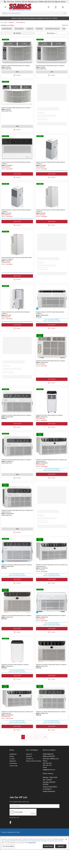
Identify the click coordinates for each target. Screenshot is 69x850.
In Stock (12, 758)
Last (45, 737)
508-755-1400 (47, 763)
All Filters (18, 33)
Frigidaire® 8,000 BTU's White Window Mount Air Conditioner (16, 459)
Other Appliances (20, 22)
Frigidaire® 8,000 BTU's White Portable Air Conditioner (49, 415)
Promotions (13, 763)
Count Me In (14, 817)
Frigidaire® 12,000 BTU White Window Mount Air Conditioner (51, 711)
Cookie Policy (32, 842)
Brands (12, 756)
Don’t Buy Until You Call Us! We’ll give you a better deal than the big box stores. (35, 2)
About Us (29, 754)
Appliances (11, 22)
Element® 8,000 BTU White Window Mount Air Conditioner (50, 65)
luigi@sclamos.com (49, 769)
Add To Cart (17, 174)
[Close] (66, 839)
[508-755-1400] (56, 7)
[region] (34, 843)
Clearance (13, 761)
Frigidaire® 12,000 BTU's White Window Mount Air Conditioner (51, 664)
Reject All (60, 846)
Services (29, 756)
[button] (5, 7)
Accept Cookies (48, 846)
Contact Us (29, 758)
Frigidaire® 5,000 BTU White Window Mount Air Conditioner (50, 360)
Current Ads (13, 765)
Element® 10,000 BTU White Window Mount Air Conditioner (16, 107)
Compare (18, 75)
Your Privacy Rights (8, 846)
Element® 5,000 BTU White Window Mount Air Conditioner (16, 65)
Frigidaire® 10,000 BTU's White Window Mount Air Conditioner (17, 564)
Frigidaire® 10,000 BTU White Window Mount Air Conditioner (16, 615)
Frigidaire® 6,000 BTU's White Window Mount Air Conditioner (16, 415)
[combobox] (51, 33)
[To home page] (20, 7)
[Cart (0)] (63, 7)
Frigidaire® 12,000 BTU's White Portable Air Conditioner (15, 664)
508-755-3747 (47, 765)
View (17, 72)
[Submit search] (64, 13)
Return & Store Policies (33, 761)
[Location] (48, 7)
